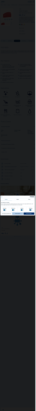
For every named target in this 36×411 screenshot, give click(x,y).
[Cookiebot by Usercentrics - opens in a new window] (30, 197)
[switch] (13, 210)
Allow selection (17, 213)
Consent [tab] (6, 199)
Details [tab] (18, 199)
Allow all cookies (29, 213)
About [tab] (29, 199)
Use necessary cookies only (6, 213)
